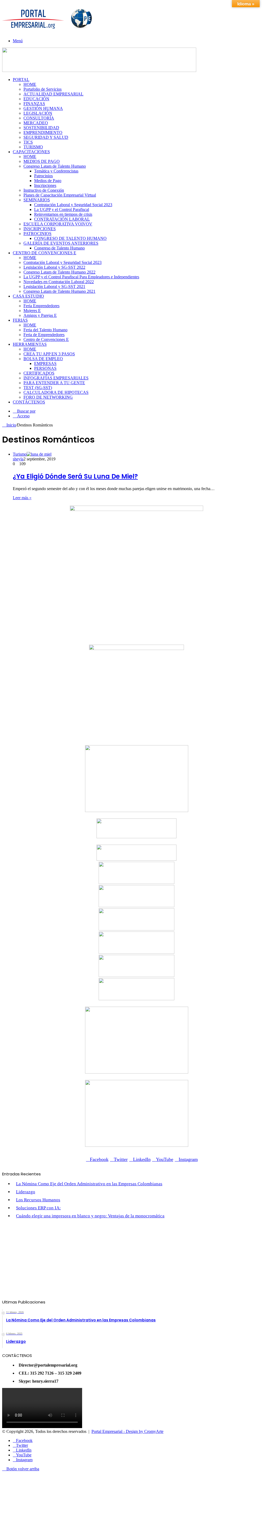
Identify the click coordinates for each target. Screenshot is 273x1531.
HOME (29, 84)
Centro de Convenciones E (46, 339)
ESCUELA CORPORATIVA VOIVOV (57, 224)
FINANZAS (34, 103)
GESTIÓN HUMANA (43, 108)
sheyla (18, 459)
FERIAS (20, 320)
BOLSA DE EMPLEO (43, 358)
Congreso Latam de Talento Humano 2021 (59, 291)
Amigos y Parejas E (40, 315)
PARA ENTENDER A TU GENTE (54, 382)
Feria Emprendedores (41, 305)
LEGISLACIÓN (37, 113)
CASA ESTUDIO (28, 296)
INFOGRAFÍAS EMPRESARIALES (56, 378)
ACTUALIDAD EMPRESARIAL (53, 94)
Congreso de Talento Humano (59, 248)
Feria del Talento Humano (45, 330)
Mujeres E (32, 310)
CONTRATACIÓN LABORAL (62, 219)
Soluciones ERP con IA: (38, 1207)
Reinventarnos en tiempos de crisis (63, 214)
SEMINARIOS (36, 200)
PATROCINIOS (37, 233)
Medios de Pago (47, 180)
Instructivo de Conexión (43, 190)
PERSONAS (45, 368)
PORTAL (21, 79)
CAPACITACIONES (31, 151)
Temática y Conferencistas (56, 171)
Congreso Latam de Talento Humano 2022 (59, 272)
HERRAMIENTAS (30, 344)
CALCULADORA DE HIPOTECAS (56, 392)
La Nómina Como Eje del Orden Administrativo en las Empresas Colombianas (89, 1183)
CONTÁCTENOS (29, 402)
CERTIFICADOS (38, 373)
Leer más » (22, 497)
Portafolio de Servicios (42, 89)
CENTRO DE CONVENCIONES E (44, 253)
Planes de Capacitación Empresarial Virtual (59, 195)
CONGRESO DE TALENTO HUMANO (70, 238)
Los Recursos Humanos (38, 1199)
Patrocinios (43, 176)
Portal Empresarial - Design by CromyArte (127, 1431)
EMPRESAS (45, 363)
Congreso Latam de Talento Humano (54, 166)
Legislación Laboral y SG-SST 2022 (54, 267)
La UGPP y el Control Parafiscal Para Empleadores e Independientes (81, 277)
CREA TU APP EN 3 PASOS (49, 354)
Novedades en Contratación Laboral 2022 (58, 281)
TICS (28, 142)
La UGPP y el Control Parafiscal (61, 209)
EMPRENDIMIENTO (42, 132)
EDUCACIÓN (36, 99)
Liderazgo (25, 1191)
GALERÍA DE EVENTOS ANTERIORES (60, 243)
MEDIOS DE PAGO (41, 161)
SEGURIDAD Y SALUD (45, 137)
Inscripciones (45, 185)
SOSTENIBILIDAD (41, 127)
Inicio (10, 425)
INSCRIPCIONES (39, 228)
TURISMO (33, 147)
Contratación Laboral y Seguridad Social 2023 (73, 204)
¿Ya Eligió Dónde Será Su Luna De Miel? (75, 476)
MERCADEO (35, 123)
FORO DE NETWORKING (48, 397)
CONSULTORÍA (38, 118)
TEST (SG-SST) (37, 387)
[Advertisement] (136, 1261)
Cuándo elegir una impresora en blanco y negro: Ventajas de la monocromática (90, 1215)
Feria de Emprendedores (44, 334)
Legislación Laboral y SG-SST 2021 (54, 286)
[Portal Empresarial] (47, 30)
